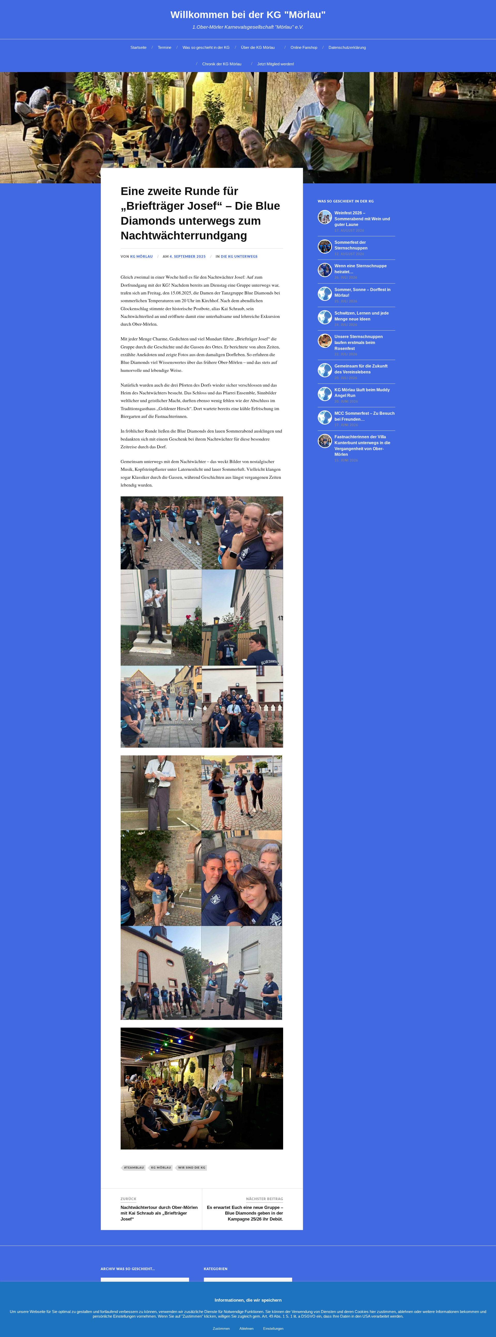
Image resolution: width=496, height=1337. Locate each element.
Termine (164, 47)
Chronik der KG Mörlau (221, 64)
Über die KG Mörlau (258, 47)
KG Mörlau (141, 256)
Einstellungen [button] (273, 1329)
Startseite (138, 47)
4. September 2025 (188, 256)
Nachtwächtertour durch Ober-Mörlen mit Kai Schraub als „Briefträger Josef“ (159, 1213)
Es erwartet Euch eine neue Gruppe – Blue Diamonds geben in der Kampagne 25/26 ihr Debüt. (245, 1213)
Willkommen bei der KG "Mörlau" (248, 14)
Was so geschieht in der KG (206, 47)
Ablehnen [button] (246, 1329)
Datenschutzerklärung (347, 47)
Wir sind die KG (191, 1167)
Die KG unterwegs (239, 256)
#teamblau (134, 1167)
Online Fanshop (304, 47)
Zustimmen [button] (221, 1329)
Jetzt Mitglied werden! (275, 64)
